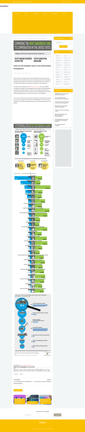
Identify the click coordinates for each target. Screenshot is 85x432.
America (16, 374)
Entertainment (58, 65)
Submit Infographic (21, 1)
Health (64, 13)
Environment (66, 65)
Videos (57, 84)
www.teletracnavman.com (27, 365)
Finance (65, 67)
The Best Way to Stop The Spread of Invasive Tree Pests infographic (62, 102)
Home (14, 1)
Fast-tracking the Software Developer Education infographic (62, 98)
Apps (65, 55)
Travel (65, 81)
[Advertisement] (42, 25)
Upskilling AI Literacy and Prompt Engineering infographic (62, 94)
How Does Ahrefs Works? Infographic (60, 125)
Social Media (54, 13)
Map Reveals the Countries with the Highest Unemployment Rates (45, 401)
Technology (35, 13)
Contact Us (29, 1)
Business (45, 13)
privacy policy (42, 422)
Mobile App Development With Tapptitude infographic (61, 106)
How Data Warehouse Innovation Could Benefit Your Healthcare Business (61, 120)
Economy (57, 62)
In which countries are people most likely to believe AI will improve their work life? (19, 401)
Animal (57, 55)
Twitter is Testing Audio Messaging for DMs (62, 111)
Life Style (66, 74)
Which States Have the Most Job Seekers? (31, 402)
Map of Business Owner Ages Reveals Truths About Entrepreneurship (61, 115)
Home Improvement (67, 72)
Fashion (57, 67)
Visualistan (43, 428)
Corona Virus (58, 60)
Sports (57, 79)
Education (66, 62)
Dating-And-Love (67, 60)
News (26, 13)
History (57, 72)
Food (57, 69)
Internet (57, 74)
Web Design (66, 84)
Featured (17, 13)
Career (21, 374)
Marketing (58, 76)
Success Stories (67, 79)
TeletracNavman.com (35, 86)
